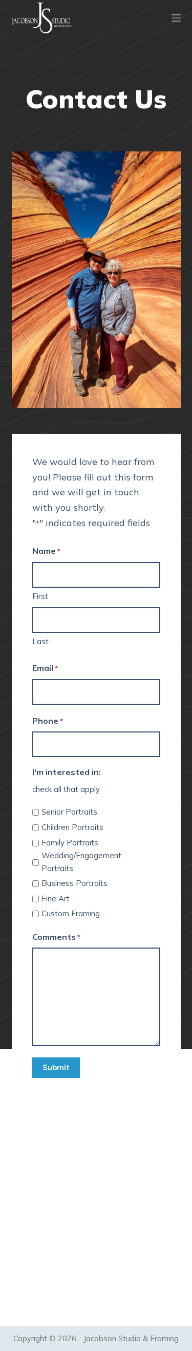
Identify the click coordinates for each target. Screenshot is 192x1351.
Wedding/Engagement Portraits (81, 862)
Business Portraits (74, 883)
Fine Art (55, 898)
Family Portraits (69, 842)
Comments (56, 937)
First (40, 596)
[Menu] (176, 18)
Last (40, 641)
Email (45, 668)
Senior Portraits (69, 812)
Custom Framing (70, 913)
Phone (47, 721)
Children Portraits (72, 827)
